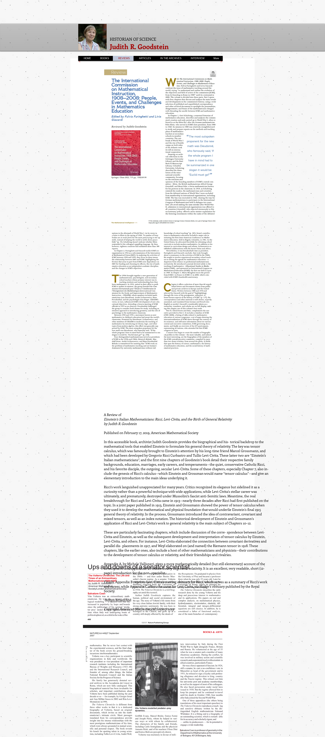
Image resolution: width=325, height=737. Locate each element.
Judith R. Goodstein (139, 46)
